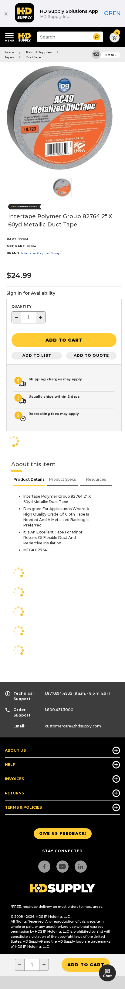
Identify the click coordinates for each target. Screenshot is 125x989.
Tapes (9, 57)
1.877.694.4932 (59, 693)
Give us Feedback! (62, 833)
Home (9, 52)
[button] (96, 37)
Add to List (36, 355)
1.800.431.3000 (59, 709)
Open (112, 13)
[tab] (29, 480)
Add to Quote (91, 355)
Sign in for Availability (30, 293)
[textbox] (28, 317)
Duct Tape (33, 57)
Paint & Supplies (39, 52)
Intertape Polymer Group (40, 253)
